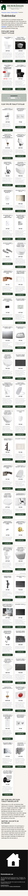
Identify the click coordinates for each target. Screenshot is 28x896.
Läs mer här (7, 61)
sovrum (18, 878)
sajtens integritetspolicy (15, 886)
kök (9, 878)
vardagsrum (13, 878)
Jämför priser (23, 573)
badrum (22, 878)
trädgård (3, 879)
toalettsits (3, 26)
